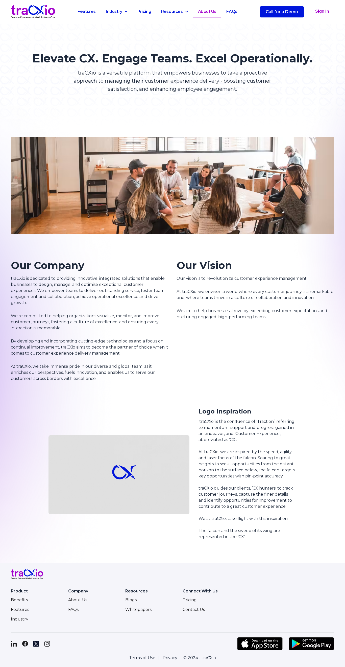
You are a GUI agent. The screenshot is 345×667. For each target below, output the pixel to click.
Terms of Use (142, 657)
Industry (114, 11)
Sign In (322, 11)
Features (87, 11)
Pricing (144, 11)
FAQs (231, 11)
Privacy (170, 657)
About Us (207, 11)
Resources (172, 11)
